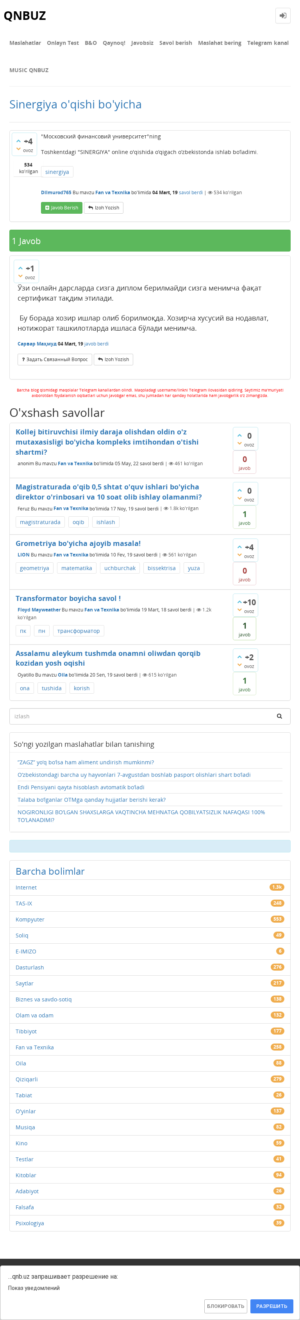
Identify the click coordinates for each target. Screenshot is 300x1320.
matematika (76, 568)
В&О (91, 42)
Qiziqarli (27, 1079)
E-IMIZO (26, 951)
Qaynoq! (114, 42)
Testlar (25, 1159)
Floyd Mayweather (39, 609)
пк (23, 630)
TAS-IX (24, 903)
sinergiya (57, 171)
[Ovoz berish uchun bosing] (18, 140)
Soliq (22, 935)
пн (41, 630)
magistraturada (40, 522)
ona (25, 688)
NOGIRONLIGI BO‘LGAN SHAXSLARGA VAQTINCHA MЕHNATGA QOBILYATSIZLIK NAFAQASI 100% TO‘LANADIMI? (141, 816)
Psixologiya (30, 1223)
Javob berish (64, 207)
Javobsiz (142, 42)
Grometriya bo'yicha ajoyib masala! (78, 543)
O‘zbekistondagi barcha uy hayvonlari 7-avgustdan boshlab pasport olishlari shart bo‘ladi (134, 774)
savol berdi (191, 192)
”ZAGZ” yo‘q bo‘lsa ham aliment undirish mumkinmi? (86, 762)
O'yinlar (26, 1111)
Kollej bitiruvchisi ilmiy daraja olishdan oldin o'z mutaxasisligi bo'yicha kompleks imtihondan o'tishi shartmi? (107, 441)
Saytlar (25, 983)
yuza (194, 568)
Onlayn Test (63, 42)
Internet (26, 887)
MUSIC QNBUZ (28, 70)
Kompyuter (30, 919)
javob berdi (96, 343)
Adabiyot (27, 1191)
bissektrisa (162, 568)
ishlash (105, 522)
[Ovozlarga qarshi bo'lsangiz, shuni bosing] (18, 148)
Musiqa (25, 1127)
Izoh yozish (107, 207)
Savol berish (175, 42)
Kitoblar (26, 1175)
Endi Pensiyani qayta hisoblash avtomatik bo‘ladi (81, 787)
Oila (63, 675)
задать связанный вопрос (57, 359)
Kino (21, 1143)
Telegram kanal (268, 42)
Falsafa (25, 1207)
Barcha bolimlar (50, 871)
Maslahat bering (219, 42)
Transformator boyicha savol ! (68, 598)
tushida (52, 688)
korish (82, 688)
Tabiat (24, 1095)
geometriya (34, 568)
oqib (78, 522)
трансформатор (78, 630)
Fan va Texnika (112, 192)
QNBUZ (25, 15)
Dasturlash (30, 967)
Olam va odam (35, 1015)
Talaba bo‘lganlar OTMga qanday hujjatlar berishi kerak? (92, 799)
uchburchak (120, 568)
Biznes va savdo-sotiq (44, 999)
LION (24, 554)
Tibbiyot (26, 1031)
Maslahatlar (25, 42)
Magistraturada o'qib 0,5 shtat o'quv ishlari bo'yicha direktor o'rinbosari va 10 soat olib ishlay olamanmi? (109, 491)
